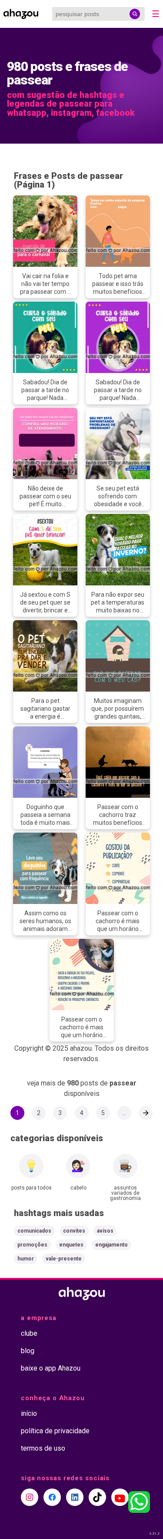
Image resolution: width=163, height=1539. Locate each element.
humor (25, 1259)
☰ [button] (156, 14)
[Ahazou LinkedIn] (74, 1497)
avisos (105, 1231)
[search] (135, 14)
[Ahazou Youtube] (120, 1497)
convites (74, 1231)
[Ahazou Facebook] (52, 1497)
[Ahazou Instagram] (29, 1497)
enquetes (71, 1245)
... (124, 1112)
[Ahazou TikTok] (97, 1497)
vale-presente (64, 1259)
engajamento (111, 1245)
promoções (32, 1245)
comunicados (34, 1231)
